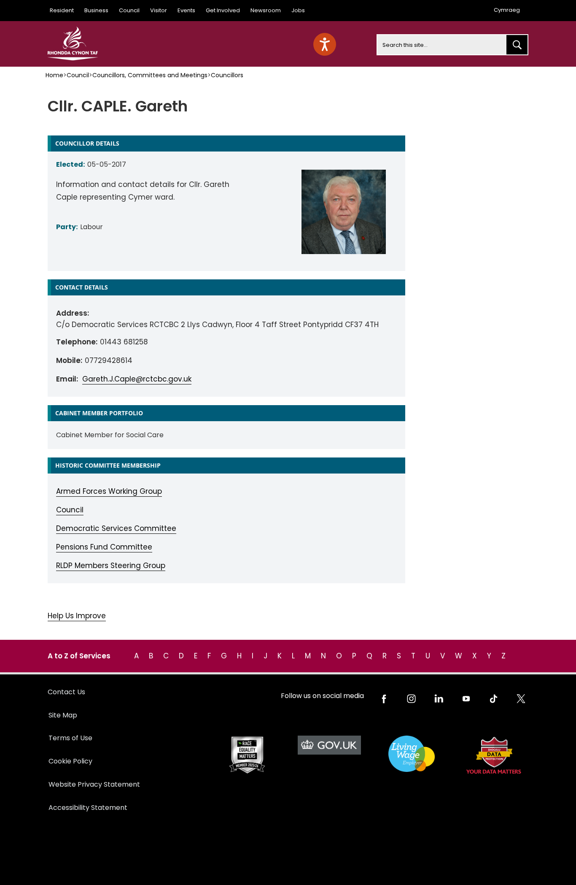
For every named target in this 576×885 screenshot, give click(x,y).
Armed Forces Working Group (109, 491)
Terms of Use (70, 738)
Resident (62, 10)
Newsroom (265, 10)
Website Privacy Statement (94, 784)
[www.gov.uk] (247, 755)
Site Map (62, 715)
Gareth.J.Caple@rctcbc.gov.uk (136, 379)
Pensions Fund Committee (104, 547)
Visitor (158, 10)
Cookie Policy (70, 761)
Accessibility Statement (87, 807)
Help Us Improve (77, 616)
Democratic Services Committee (116, 528)
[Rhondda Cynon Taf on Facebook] (384, 698)
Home (54, 75)
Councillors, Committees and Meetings (149, 75)
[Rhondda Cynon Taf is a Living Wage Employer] (411, 754)
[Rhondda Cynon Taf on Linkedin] (438, 698)
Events (186, 10)
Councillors (227, 75)
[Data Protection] (493, 755)
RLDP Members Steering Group (110, 565)
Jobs (298, 10)
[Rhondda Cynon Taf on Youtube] (466, 698)
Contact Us (66, 692)
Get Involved (223, 10)
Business (96, 10)
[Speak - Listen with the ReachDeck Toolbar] (324, 44)
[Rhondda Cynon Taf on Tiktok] (493, 698)
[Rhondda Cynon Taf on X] (521, 698)
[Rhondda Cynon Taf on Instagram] (411, 698)
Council (129, 10)
